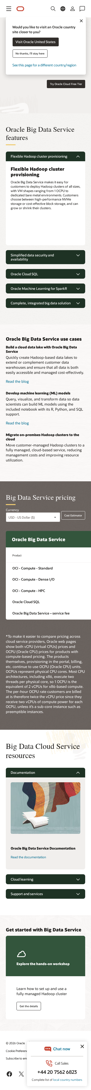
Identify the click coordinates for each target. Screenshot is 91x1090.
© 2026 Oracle (15, 1043)
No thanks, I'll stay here (30, 53)
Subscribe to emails (18, 1058)
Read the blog (17, 381)
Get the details (29, 1006)
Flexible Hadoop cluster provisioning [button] (39, 156)
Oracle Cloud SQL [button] (24, 274)
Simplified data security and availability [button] (32, 257)
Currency (12, 510)
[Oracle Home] (20, 8)
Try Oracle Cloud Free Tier (66, 84)
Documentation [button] (23, 772)
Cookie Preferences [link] (18, 1051)
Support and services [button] (27, 894)
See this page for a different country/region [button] (44, 65)
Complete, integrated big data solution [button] (41, 303)
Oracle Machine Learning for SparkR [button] (39, 288)
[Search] (53, 9)
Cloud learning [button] (22, 879)
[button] (9, 9)
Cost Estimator (73, 515)
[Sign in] (72, 9)
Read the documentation (28, 857)
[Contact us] (82, 9)
